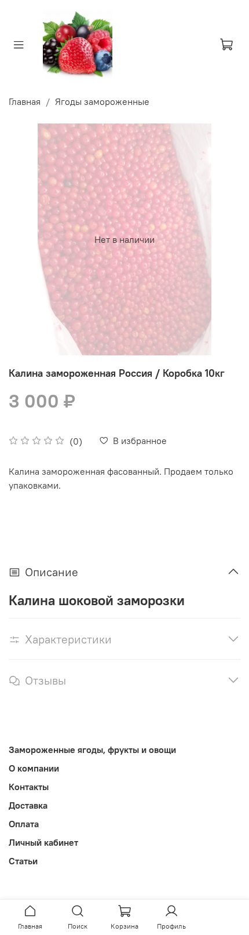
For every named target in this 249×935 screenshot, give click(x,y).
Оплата (24, 824)
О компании (34, 768)
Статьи (23, 861)
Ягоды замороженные (102, 101)
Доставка (28, 805)
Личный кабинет (43, 842)
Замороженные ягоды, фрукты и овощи (92, 749)
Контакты (29, 786)
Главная (25, 101)
